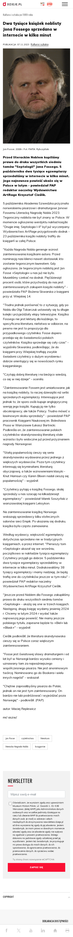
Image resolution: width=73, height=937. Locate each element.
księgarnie (40, 746)
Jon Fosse (10, 738)
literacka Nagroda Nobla (16, 746)
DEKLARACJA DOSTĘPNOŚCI (55, 921)
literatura (44, 738)
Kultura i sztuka (39, 44)
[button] (69, 897)
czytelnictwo (27, 738)
